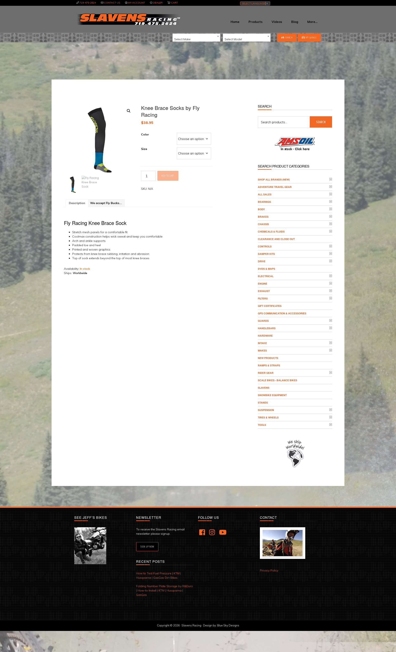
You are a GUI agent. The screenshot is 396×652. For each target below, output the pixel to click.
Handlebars (267, 328)
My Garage (311, 37)
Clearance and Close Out (276, 239)
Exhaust (264, 291)
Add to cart (167, 175)
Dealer (158, 2)
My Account (136, 2)
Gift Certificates (270, 306)
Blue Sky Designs (228, 625)
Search (288, 37)
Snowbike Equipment (272, 395)
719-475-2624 (87, 2)
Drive (261, 261)
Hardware (265, 335)
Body (261, 209)
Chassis (263, 224)
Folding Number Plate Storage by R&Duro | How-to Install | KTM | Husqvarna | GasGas (164, 590)
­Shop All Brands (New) (274, 179)
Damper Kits (266, 254)
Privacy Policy (269, 570)
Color (145, 134)
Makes (262, 350)
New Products (268, 358)
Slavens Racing (128, 19)
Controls (265, 246)
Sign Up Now (147, 546)
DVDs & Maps (266, 269)
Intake (262, 343)
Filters (263, 298)
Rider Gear (265, 373)
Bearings (264, 202)
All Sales (264, 194)
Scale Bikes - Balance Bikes (277, 380)
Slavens (263, 388)
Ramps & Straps (269, 365)
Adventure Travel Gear (275, 187)
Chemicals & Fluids (271, 231)
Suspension (266, 410)
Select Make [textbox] (182, 39)
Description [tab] (77, 203)
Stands (263, 402)
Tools (262, 425)
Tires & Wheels (268, 417)
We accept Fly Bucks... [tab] (106, 203)
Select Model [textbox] (233, 39)
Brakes (263, 217)
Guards (263, 321)
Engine (262, 283)
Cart (174, 2)
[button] (128, 111)
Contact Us (112, 2)
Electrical (265, 276)
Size (144, 149)
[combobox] (196, 37)
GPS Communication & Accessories (282, 313)
